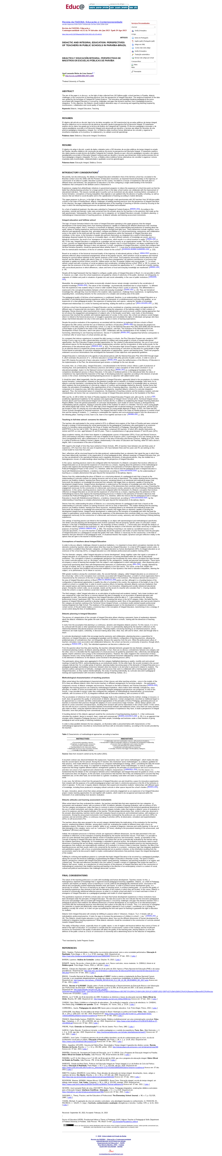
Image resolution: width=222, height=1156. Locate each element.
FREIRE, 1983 (151, 239)
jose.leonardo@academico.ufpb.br (125, 1122)
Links (134, 956)
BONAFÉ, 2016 (152, 786)
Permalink (137, 71)
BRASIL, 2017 (120, 369)
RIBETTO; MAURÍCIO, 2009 (107, 579)
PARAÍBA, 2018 (133, 414)
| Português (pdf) (149, 41)
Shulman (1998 (76, 643)
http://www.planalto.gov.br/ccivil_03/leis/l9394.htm (112, 999)
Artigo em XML (140, 44)
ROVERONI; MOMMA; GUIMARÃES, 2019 (135, 249)
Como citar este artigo (142, 48)
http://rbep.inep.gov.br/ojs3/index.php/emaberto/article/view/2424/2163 (88, 1077)
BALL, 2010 (136, 564)
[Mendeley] (132, 65)
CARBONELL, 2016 (131, 769)
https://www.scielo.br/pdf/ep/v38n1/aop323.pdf (79, 1041)
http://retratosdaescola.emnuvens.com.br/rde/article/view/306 (135, 1047)
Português (144, 38)
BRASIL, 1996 (128, 324)
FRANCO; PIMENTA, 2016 (87, 528)
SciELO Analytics (141, 31)
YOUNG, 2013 (82, 285)
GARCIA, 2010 (152, 685)
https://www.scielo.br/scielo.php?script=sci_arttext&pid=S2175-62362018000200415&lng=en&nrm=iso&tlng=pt (103, 1068)
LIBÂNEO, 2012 (154, 267)
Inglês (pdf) (139, 41)
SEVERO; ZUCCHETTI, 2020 (128, 716)
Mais (135, 65)
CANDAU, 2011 (151, 915)
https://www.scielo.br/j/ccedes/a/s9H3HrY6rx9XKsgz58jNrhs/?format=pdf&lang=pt (92, 1084)
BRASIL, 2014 (112, 359)
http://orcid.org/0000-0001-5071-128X (79, 76)
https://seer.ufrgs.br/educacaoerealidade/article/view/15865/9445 (86, 956)
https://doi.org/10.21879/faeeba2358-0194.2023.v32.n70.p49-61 (82, 34)
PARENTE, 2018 (97, 346)
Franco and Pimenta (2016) (128, 470)
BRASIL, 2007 (125, 332)
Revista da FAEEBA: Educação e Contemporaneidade (92, 22)
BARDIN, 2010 (135, 208)
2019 (153, 396)
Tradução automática (142, 54)
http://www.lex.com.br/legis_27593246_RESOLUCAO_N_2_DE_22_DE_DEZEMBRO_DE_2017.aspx (111, 980)
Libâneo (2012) (144, 253)
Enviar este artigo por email (144, 58)
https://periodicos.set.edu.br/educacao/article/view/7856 (83, 1092)
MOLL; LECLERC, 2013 (144, 303)
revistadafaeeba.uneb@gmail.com (111, 1154)
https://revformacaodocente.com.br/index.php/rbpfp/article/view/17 (121, 1032)
